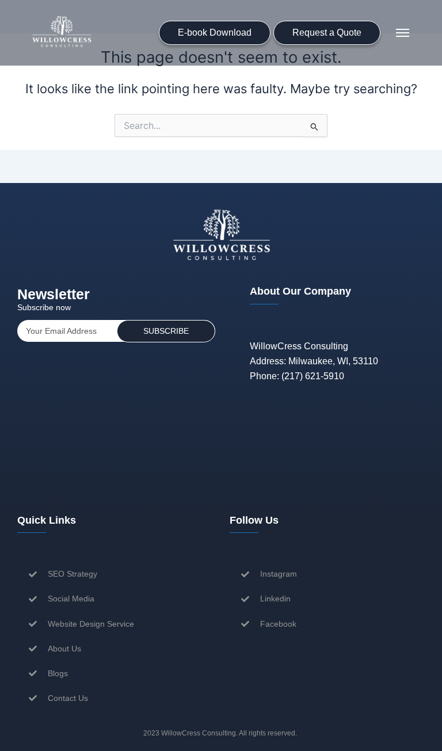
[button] (214, 33)
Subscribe (166, 331)
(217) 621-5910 (312, 376)
